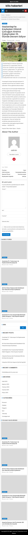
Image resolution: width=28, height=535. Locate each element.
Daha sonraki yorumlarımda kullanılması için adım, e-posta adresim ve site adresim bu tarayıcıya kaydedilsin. (13, 229)
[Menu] (6, 11)
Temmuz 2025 (5, 387)
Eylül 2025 (4, 381)
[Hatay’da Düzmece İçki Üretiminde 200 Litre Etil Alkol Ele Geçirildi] (14, 511)
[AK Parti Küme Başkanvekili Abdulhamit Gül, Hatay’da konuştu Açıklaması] (14, 277)
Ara (4, 324)
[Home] (3, 11)
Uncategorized (6, 416)
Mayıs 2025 (5, 392)
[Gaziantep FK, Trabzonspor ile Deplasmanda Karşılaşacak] (14, 250)
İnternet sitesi (5, 221)
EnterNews (21, 531)
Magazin (4, 408)
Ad (3, 210)
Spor (3, 410)
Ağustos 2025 (5, 384)
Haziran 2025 (5, 389)
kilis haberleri (14, 5)
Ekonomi (4, 402)
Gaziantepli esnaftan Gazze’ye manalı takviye (20, 173)
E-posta (4, 216)
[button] (6, 11)
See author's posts (14, 154)
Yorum (4, 189)
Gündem (4, 23)
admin (4, 40)
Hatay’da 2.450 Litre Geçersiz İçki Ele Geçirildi (14, 362)
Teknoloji (4, 413)
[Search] (23, 10)
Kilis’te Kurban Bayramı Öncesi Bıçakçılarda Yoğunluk (7, 173)
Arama (6, 167)
